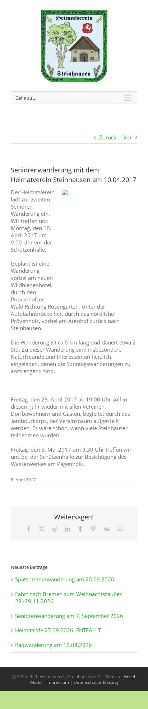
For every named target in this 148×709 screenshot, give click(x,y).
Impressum (57, 682)
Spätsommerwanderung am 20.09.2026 (64, 579)
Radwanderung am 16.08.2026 (53, 644)
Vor (127, 137)
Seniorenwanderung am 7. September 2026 (69, 615)
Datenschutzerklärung (96, 682)
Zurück (107, 137)
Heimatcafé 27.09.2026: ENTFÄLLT (58, 630)
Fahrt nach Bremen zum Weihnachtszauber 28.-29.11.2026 (68, 597)
